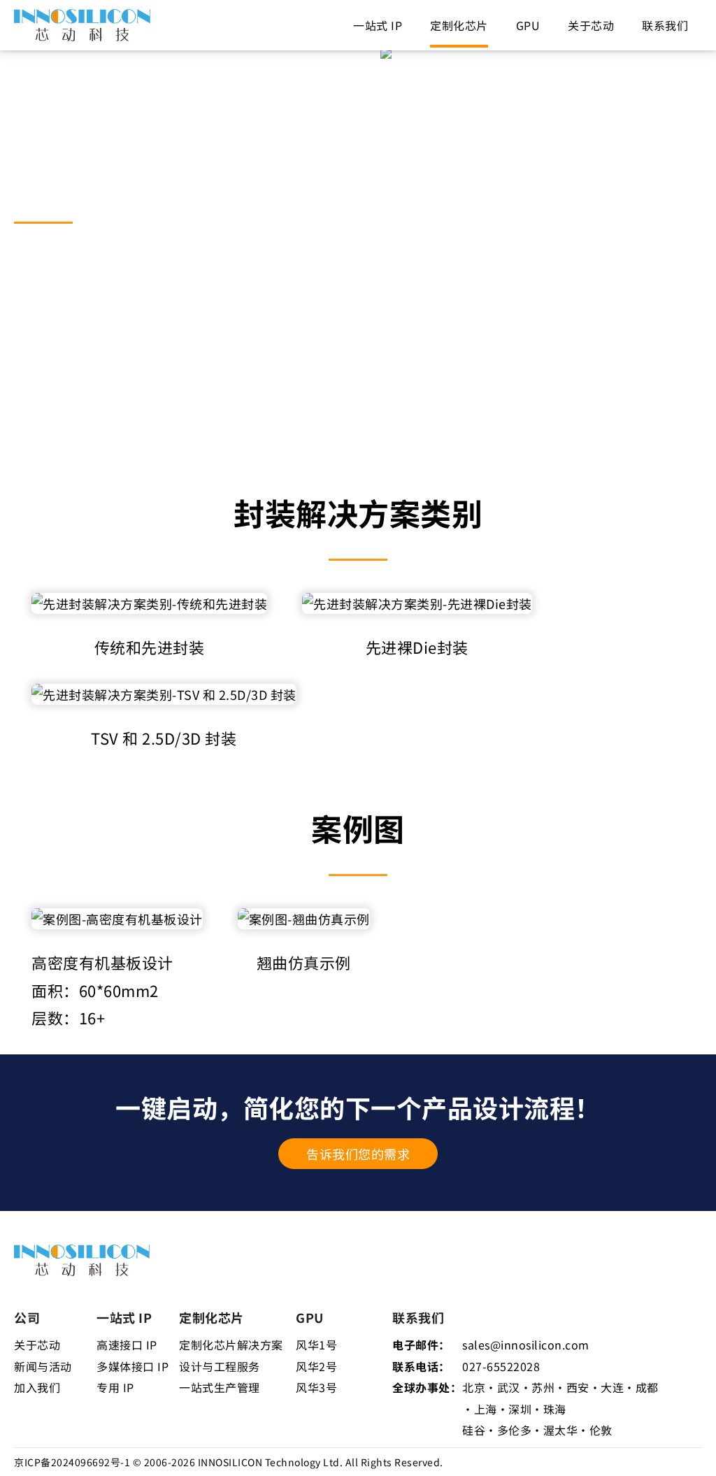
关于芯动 (591, 25)
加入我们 (37, 1387)
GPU (528, 25)
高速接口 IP (126, 1344)
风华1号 (316, 1344)
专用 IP (115, 1387)
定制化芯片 (459, 25)
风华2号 (316, 1366)
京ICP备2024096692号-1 (72, 1462)
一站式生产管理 (219, 1387)
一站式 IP (377, 25)
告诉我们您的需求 (358, 1154)
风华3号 (316, 1387)
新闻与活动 (43, 1366)
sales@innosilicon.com (525, 1344)
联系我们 (665, 25)
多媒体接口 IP (132, 1366)
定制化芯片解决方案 (231, 1344)
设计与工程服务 (219, 1366)
